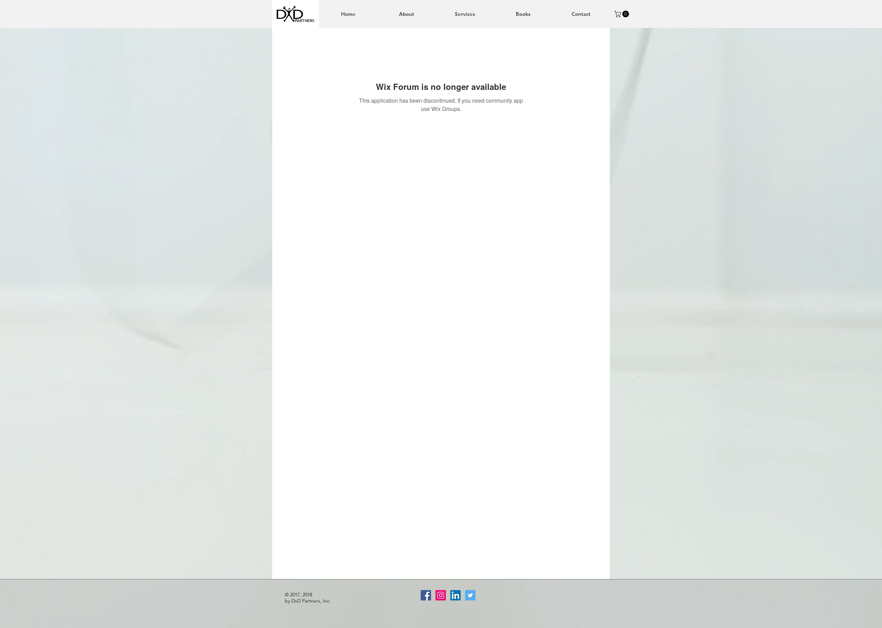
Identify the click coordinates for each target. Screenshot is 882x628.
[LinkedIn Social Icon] (455, 595)
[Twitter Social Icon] (470, 595)
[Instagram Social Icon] (440, 595)
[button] (622, 14)
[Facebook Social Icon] (426, 595)
